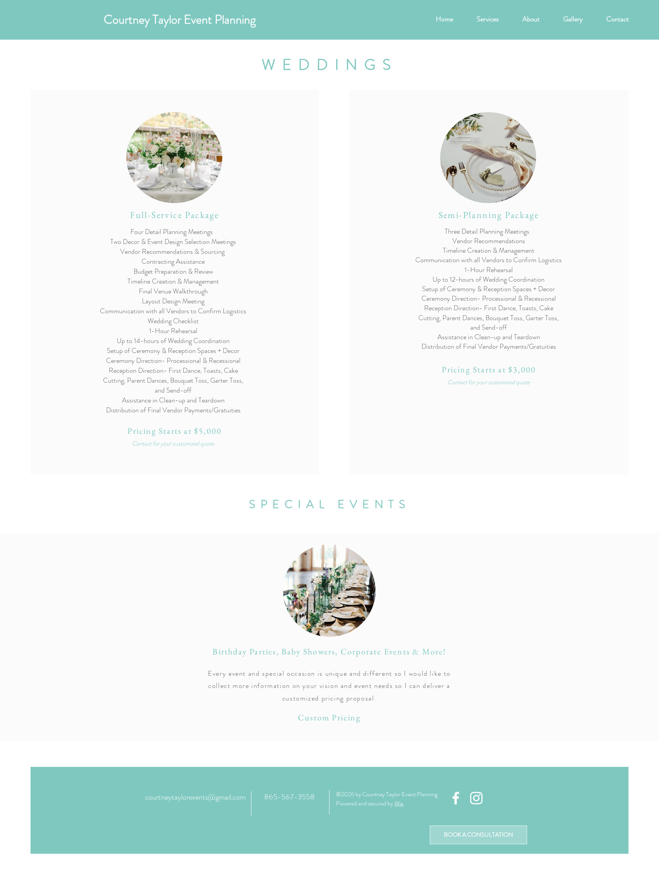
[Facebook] (455, 798)
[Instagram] (476, 798)
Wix (398, 803)
